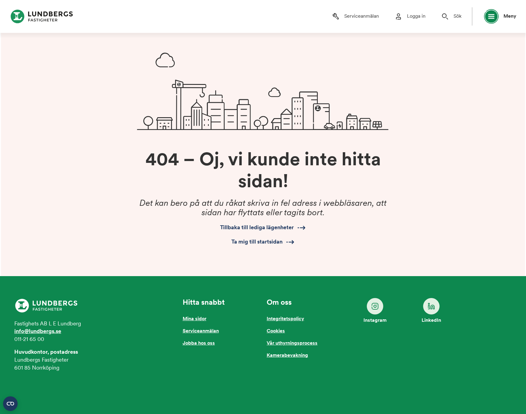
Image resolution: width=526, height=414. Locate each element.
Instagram (375, 320)
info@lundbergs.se (37, 332)
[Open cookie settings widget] (10, 403)
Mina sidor (194, 319)
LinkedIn (431, 320)
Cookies (276, 331)
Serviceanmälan (201, 331)
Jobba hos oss (199, 343)
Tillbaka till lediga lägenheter (257, 228)
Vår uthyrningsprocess (292, 343)
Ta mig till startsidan (256, 242)
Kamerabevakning (287, 355)
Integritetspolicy (285, 319)
